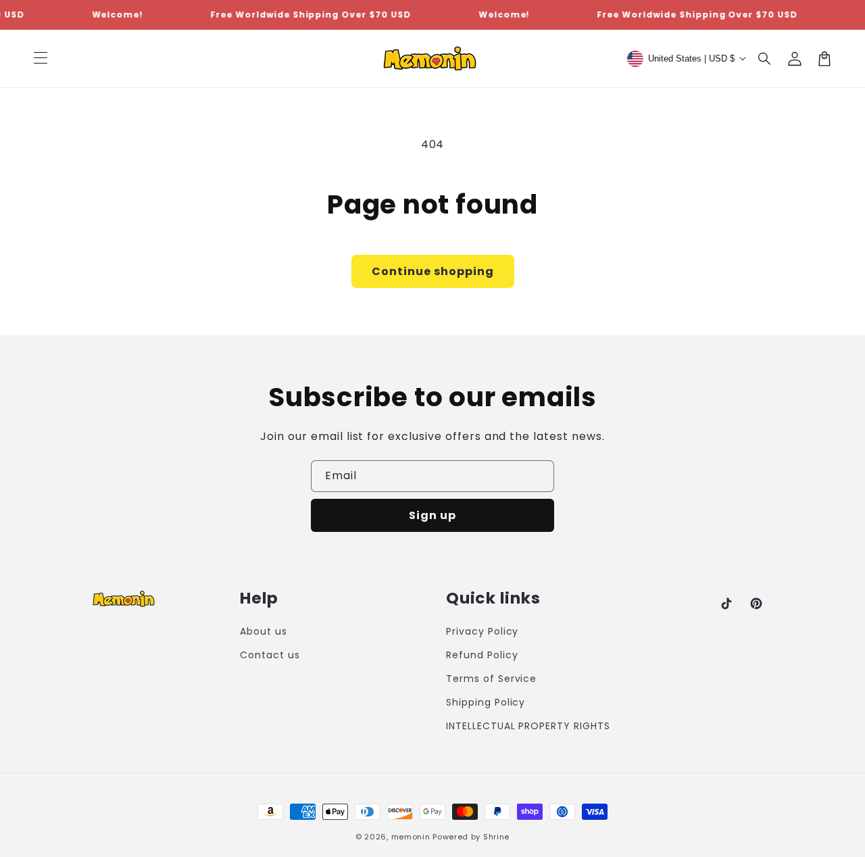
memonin (410, 836)
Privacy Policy (482, 631)
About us (263, 631)
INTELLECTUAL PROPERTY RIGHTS (528, 726)
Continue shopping (433, 271)
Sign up (432, 515)
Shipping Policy (485, 702)
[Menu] (40, 59)
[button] (765, 59)
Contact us (270, 655)
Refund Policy (482, 655)
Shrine (496, 836)
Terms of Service (491, 678)
